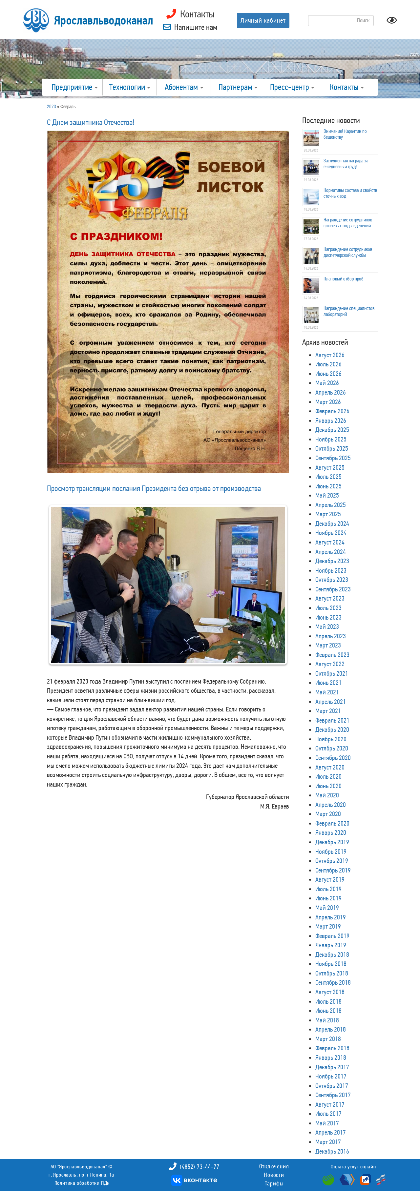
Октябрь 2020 (331, 748)
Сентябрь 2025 (333, 458)
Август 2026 (330, 355)
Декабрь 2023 (332, 561)
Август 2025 (330, 467)
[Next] (275, 594)
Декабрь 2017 (332, 1067)
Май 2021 (327, 692)
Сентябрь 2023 (333, 589)
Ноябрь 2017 (330, 1076)
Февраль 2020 (332, 823)
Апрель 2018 (330, 1029)
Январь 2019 (330, 945)
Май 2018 (327, 1020)
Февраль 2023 (332, 655)
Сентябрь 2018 (333, 982)
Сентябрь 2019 (333, 870)
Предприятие (73, 87)
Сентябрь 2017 (333, 1095)
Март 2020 (328, 814)
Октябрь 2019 (331, 861)
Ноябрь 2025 (330, 439)
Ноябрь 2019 (330, 851)
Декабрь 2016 (332, 1151)
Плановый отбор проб (344, 279)
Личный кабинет (263, 20)
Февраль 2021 (332, 720)
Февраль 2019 (332, 936)
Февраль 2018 (332, 1048)
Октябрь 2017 (331, 1086)
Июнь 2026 (328, 374)
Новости (274, 1175)
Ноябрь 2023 (330, 570)
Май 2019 (327, 908)
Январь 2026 (330, 420)
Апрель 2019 (330, 917)
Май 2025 (327, 495)
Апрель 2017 (330, 1132)
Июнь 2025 (328, 486)
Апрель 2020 (330, 805)
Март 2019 (328, 926)
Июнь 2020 (328, 786)
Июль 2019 (328, 889)
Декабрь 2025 (332, 430)
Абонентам (182, 87)
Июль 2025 (328, 477)
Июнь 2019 (328, 898)
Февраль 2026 (332, 411)
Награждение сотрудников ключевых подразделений (348, 223)
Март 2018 (328, 1039)
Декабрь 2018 (332, 954)
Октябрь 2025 (331, 448)
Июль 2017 (328, 1114)
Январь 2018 (330, 1057)
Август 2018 (330, 992)
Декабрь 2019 (332, 842)
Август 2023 (330, 598)
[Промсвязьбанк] (365, 1179)
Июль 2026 (328, 364)
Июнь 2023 (328, 617)
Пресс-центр (290, 87)
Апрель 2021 (330, 702)
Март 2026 (328, 402)
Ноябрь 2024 (330, 533)
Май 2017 (327, 1123)
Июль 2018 (328, 1001)
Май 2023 (327, 626)
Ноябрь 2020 (330, 739)
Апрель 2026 (330, 392)
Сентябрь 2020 (333, 758)
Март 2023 (328, 645)
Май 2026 (327, 383)
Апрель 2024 (330, 552)
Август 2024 (330, 542)
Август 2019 (330, 879)
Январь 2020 (330, 832)
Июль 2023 (328, 608)
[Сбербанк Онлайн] (329, 1179)
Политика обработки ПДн (82, 1183)
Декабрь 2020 (332, 729)
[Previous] (60, 594)
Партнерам (236, 87)
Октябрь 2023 (331, 580)
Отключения (274, 1166)
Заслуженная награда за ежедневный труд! (346, 164)
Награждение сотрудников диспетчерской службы (348, 252)
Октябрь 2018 (331, 973)
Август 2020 (330, 767)
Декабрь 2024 (332, 523)
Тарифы (274, 1183)
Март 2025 (328, 514)
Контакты (344, 87)
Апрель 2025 (330, 505)
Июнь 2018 (328, 1011)
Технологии (128, 87)
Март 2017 (328, 1142)
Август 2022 (330, 664)
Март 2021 (328, 711)
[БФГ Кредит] (379, 1179)
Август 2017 (330, 1104)
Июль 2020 (328, 776)
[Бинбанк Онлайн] (346, 1179)
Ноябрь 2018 (330, 964)
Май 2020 (327, 795)
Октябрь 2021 (331, 673)
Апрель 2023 (330, 636)
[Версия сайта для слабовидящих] (392, 22)
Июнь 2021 (328, 683)
